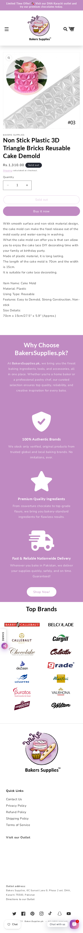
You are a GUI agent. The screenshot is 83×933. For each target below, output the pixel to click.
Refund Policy (16, 812)
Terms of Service (18, 825)
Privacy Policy (16, 806)
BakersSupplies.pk (34, 921)
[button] (7, 29)
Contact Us (14, 799)
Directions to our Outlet (20, 899)
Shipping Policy (17, 819)
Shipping (7, 170)
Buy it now (41, 211)
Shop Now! (41, 592)
